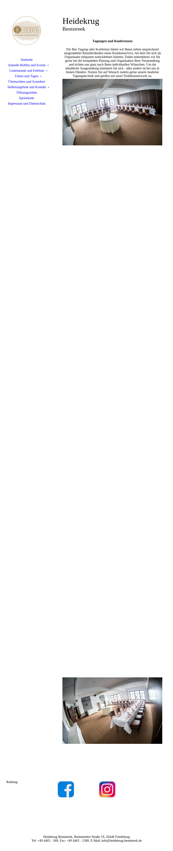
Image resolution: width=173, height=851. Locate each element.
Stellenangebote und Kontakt (26, 87)
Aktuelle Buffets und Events (27, 65)
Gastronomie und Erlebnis (26, 70)
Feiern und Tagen (26, 76)
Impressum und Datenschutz (27, 103)
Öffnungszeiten (26, 92)
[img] (26, 30)
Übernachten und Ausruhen (26, 81)
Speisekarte (26, 98)
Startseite (27, 59)
